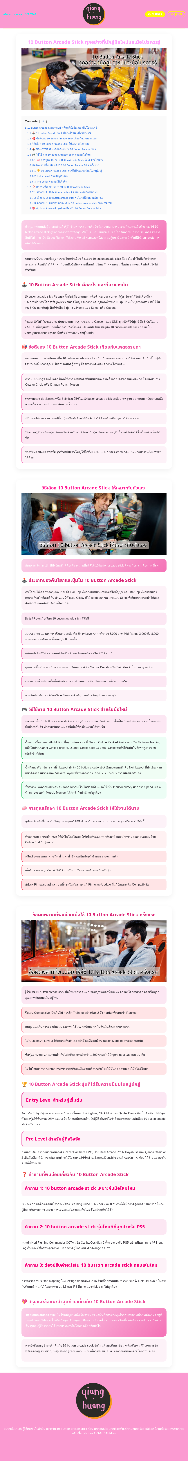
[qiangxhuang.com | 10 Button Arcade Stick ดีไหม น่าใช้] (94, 14)
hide (43, 121)
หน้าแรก (7, 14)
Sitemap (30, 14)
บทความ (18, 14)
